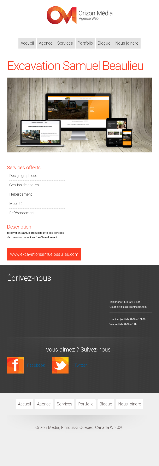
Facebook (36, 365)
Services (65, 43)
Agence (46, 43)
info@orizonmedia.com (133, 306)
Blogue (104, 43)
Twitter (80, 365)
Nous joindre (127, 43)
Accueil (27, 43)
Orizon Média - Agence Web (78, 18)
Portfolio (85, 43)
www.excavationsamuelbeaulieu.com (44, 254)
